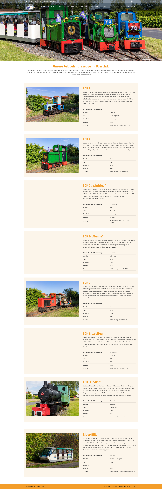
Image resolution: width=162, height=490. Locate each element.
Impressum (107, 486)
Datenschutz (114, 486)
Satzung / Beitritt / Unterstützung (127, 486)
